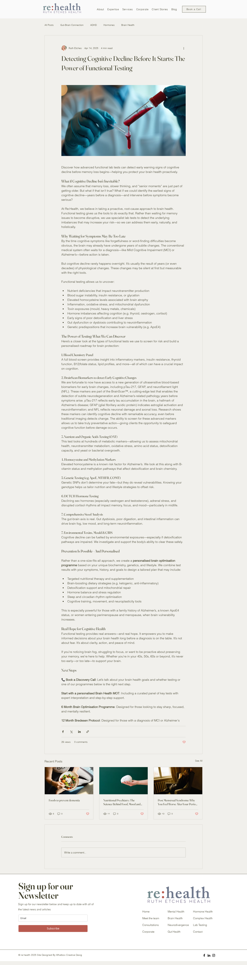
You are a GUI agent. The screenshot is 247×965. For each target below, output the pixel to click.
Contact (197, 931)
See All (198, 760)
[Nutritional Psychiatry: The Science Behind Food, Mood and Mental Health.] (123, 780)
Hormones (109, 24)
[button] (100, 9)
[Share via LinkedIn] (79, 731)
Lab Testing (200, 925)
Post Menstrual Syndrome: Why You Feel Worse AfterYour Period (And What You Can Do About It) (177, 802)
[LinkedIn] (209, 955)
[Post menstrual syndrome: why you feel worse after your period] (178, 780)
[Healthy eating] (69, 780)
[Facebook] (204, 955)
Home (146, 911)
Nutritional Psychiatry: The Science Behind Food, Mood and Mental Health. (121, 802)
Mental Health (176, 911)
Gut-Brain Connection (72, 24)
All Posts (49, 24)
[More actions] (184, 48)
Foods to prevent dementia (64, 800)
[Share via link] (87, 731)
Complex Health (203, 918)
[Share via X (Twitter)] (71, 731)
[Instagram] (214, 955)
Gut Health (174, 931)
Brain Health (127, 24)
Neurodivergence (178, 925)
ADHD (93, 24)
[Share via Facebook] (63, 731)
